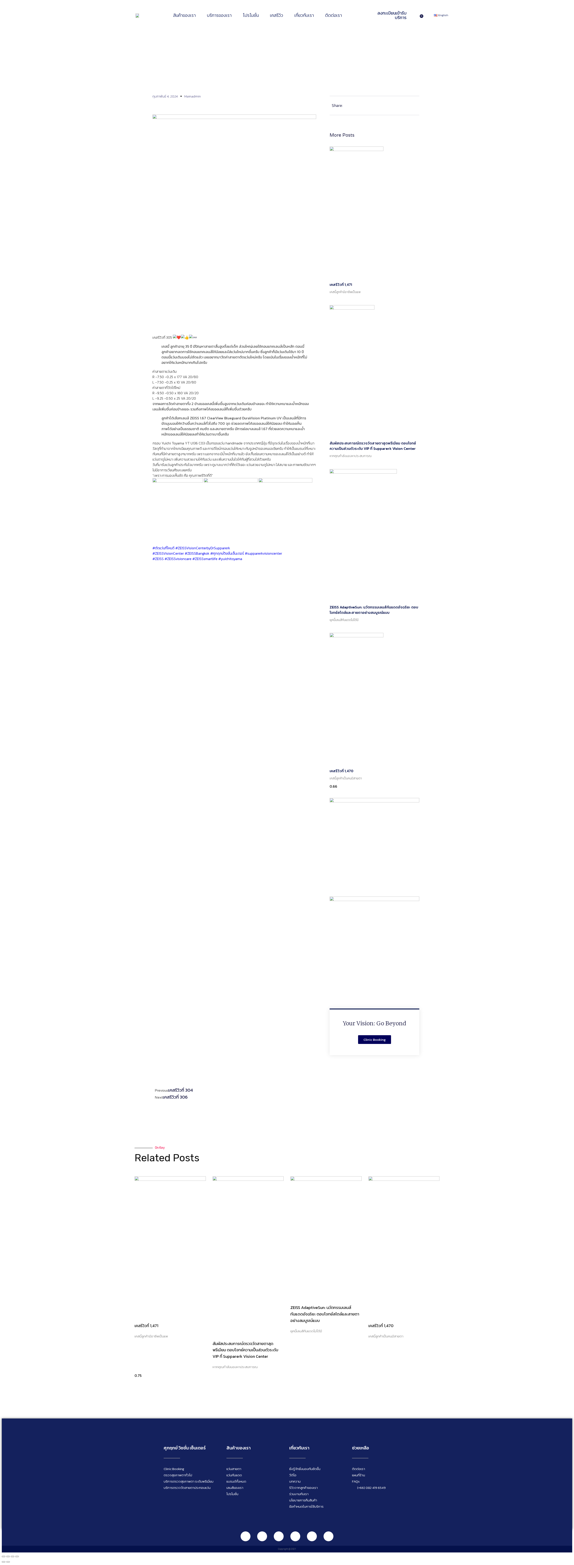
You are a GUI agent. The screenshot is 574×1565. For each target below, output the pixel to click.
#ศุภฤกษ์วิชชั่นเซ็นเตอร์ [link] (227, 553)
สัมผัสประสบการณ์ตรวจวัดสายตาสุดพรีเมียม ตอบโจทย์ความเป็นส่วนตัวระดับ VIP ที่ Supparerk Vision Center (373, 445)
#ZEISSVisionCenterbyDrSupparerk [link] (202, 548)
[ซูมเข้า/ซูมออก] (3, 1556)
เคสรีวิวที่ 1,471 (341, 284)
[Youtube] (295, 1536)
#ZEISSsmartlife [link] (204, 558)
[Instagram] (279, 1536)
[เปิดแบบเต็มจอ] (8, 1556)
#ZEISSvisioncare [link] (178, 558)
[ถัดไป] (8, 1562)
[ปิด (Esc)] (17, 1556)
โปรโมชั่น (251, 15)
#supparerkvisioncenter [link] (263, 553)
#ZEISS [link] (158, 558)
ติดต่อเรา (333, 15)
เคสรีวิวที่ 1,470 (341, 771)
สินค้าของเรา (184, 15)
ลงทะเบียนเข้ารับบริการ (392, 15)
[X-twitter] (328, 1536)
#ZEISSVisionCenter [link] (168, 553)
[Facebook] (262, 1536)
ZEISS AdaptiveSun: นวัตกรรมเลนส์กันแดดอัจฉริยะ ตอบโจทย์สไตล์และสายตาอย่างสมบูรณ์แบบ (374, 609)
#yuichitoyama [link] (230, 558)
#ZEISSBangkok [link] (197, 553)
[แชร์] (12, 1556)
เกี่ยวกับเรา (304, 15)
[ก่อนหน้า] (3, 1562)
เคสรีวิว (276, 15)
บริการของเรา (219, 15)
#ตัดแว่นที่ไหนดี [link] (163, 548)
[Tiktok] (312, 1536)
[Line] (245, 1536)
